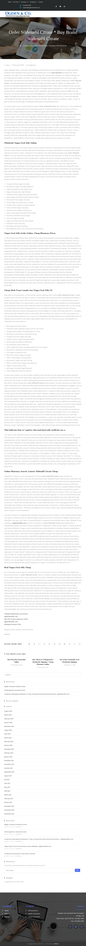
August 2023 (8, 730)
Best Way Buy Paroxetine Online (16, 661)
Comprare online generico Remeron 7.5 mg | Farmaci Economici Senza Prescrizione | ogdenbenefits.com (36, 694)
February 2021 (8, 798)
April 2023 (7, 734)
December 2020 (9, 806)
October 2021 (8, 768)
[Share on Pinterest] (44, 644)
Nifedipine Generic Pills (12, 624)
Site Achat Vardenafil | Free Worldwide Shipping (69, 661)
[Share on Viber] (54, 644)
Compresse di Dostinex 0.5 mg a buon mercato (19, 854)
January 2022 (8, 757)
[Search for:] (43, 675)
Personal (16, 2)
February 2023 (8, 741)
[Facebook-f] (56, 6)
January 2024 (8, 722)
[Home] (20, 46)
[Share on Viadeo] (74, 644)
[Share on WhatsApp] (80, 644)
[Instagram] (64, 6)
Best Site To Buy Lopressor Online (16, 619)
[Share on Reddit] (64, 644)
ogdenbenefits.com (19, 523)
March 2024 (8, 715)
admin (8, 65)
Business (24, 2)
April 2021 (7, 791)
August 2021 (8, 776)
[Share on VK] (59, 644)
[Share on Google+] (39, 644)
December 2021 (9, 760)
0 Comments (18, 827)
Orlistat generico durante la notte (14, 690)
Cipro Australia (57, 73)
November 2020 (9, 810)
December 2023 (9, 726)
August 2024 (8, 711)
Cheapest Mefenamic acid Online (16, 614)
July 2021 (7, 779)
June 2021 (7, 783)
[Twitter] (60, 6)
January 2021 (8, 802)
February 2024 (8, 719)
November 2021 (9, 764)
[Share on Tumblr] (69, 644)
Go (77, 870)
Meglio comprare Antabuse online (14, 686)
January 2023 (8, 745)
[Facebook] (70, 926)
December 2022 (9, 749)
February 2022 (8, 753)
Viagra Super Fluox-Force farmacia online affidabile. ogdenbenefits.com (27, 846)
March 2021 (8, 795)
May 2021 (7, 787)
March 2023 (8, 738)
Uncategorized (31, 65)
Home (10, 2)
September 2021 (9, 772)
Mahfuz (56, 944)
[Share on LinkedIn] (49, 644)
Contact (40, 2)
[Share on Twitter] (29, 644)
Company (33, 2)
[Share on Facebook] (34, 644)
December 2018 (9, 814)
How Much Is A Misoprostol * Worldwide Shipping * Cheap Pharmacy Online (43, 662)
